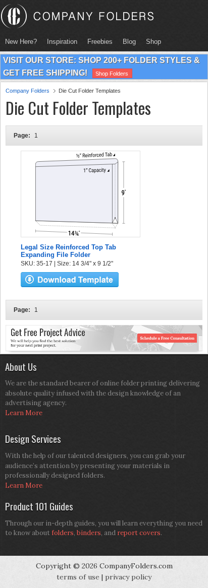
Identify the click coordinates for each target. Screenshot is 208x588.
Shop (151, 41)
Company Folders (27, 91)
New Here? (21, 41)
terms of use (78, 576)
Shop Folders (111, 74)
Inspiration (62, 41)
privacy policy (128, 576)
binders (89, 533)
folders (62, 533)
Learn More (23, 413)
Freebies (97, 41)
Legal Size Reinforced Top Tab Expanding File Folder (68, 250)
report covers (139, 533)
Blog (129, 41)
